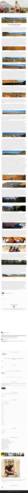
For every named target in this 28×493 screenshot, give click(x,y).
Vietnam (2, 433)
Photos (11, 14)
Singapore (2, 418)
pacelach (2, 478)
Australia (5, 299)
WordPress (14, 491)
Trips (8, 14)
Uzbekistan (2, 423)
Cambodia (2, 406)
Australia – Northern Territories (5, 401)
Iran (1, 412)
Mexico (2, 417)
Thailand (2, 419)
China (2, 407)
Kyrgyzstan (2, 413)
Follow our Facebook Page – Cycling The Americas (14, 377)
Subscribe (3, 388)
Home (5, 14)
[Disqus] (14, 322)
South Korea (3, 432)
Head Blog (19, 491)
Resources (18, 14)
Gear (14, 14)
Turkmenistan (3, 422)
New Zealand (3, 431)
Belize (2, 405)
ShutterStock (3, 396)
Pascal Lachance (14, 307)
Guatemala (2, 411)
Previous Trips (3, 424)
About (23, 14)
